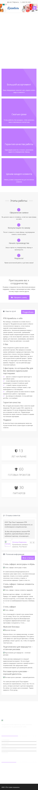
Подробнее (28, 311)
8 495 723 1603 (8, 774)
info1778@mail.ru (14, 2)
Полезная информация (9, 749)
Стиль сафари (9, 606)
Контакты (5, 752)
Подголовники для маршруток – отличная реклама (18, 648)
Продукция (5, 743)
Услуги (4, 746)
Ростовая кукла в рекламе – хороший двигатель (15, 672)
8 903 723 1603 (26, 2)
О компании (5, 740)
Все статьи (28, 557)
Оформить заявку (20, 297)
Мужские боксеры (11, 626)
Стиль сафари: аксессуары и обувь (19, 564)
